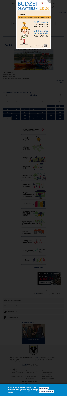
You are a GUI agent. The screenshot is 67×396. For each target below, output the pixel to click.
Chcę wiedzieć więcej (46, 391)
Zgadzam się (43, 388)
